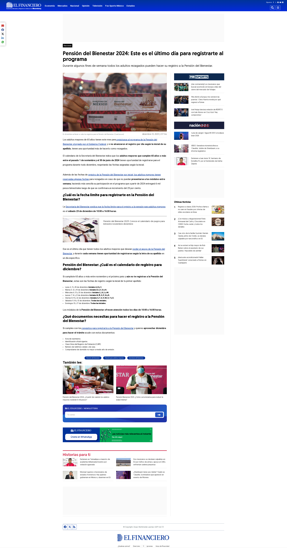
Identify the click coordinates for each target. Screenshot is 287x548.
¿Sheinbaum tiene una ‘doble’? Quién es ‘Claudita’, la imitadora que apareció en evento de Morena (149, 474)
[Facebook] (274, 2)
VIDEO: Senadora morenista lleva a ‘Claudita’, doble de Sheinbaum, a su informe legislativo (205, 148)
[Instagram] (278, 2)
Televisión (97, 5)
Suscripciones (148, 546)
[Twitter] (276, 2)
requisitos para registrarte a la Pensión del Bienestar (107, 328)
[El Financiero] (23, 5)
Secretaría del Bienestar (136, 358)
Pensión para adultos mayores (114, 358)
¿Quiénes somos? (124, 546)
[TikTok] (283, 2)
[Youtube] (281, 2)
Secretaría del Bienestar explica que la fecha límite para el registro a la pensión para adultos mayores (115, 206)
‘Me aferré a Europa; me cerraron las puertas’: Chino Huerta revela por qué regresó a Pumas (206, 99)
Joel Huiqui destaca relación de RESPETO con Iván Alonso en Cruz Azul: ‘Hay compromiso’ (207, 112)
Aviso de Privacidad (162, 546)
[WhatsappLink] (107, 434)
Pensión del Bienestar (93, 358)
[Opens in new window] (181, 87)
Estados (131, 5)
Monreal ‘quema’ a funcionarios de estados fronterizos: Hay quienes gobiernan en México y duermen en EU (95, 474)
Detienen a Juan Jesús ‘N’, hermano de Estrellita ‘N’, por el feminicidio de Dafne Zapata (206, 161)
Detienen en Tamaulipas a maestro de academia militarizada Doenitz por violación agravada (95, 462)
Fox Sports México (114, 5)
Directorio (136, 546)
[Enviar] (159, 414)
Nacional (74, 5)
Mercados (62, 5)
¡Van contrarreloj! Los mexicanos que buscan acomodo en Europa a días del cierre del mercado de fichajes (206, 87)
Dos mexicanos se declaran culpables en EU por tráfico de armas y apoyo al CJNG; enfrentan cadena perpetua (149, 462)
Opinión (85, 5)
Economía (50, 5)
